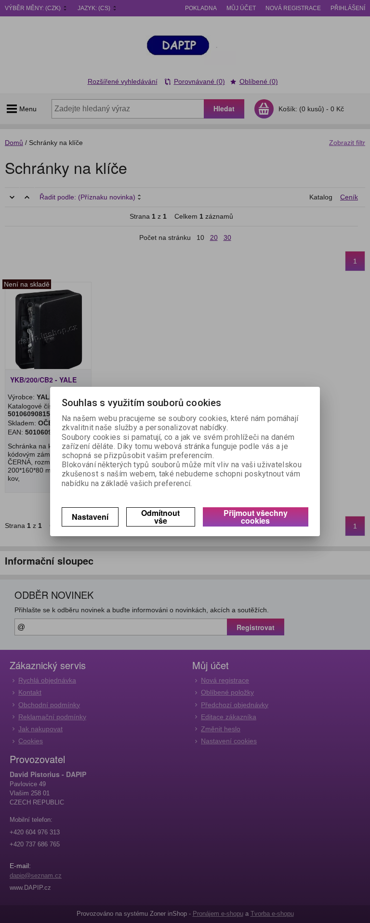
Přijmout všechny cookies (256, 516)
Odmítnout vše (160, 516)
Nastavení (90, 516)
